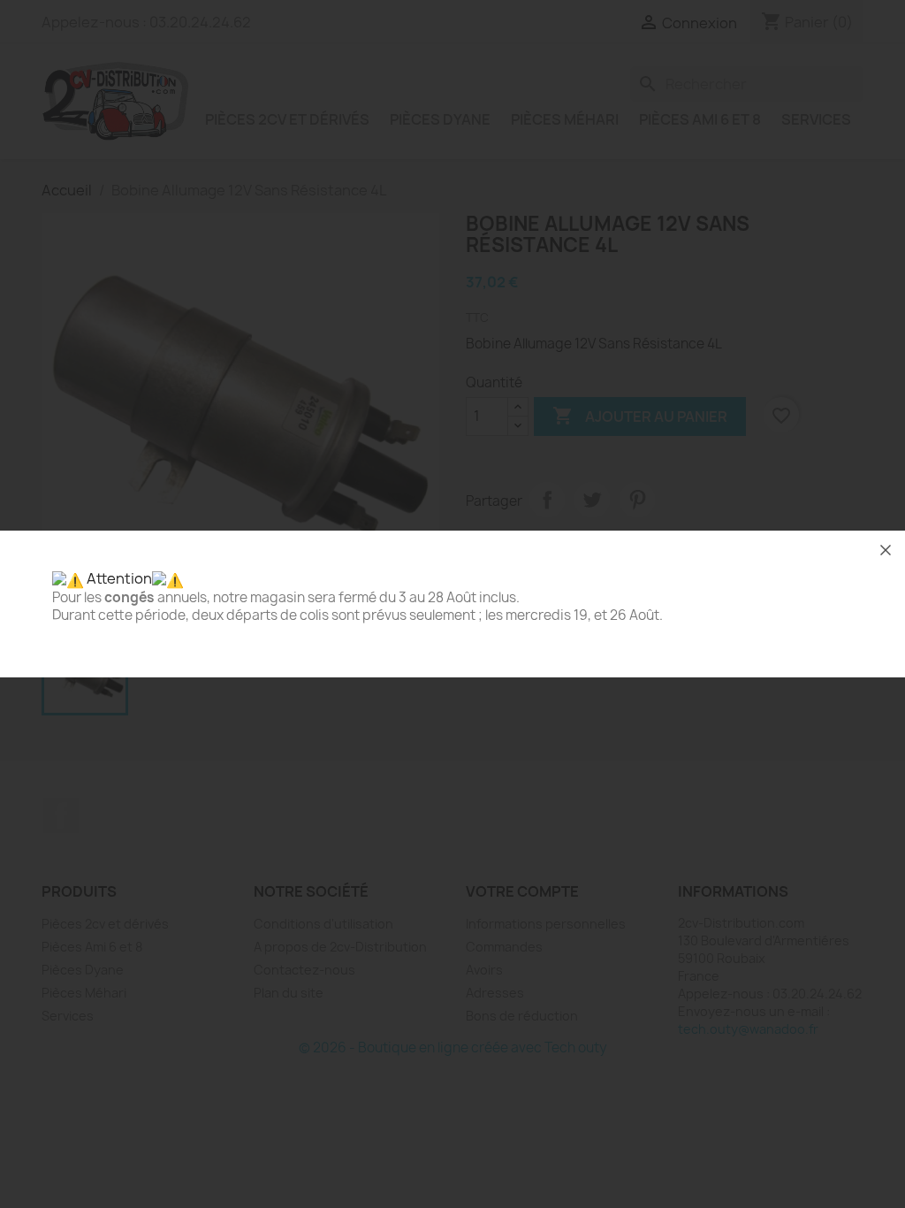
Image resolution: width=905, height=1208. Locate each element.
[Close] (885, 550)
